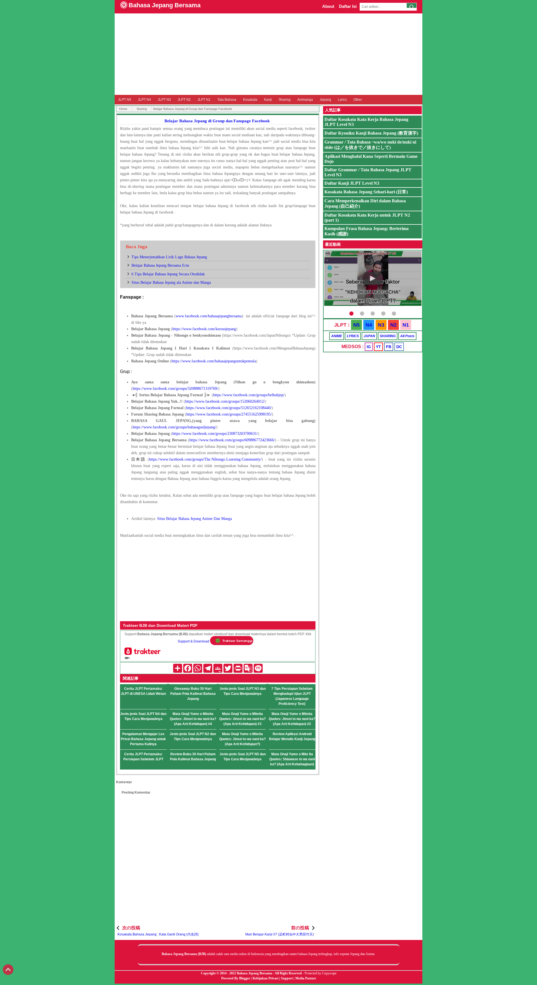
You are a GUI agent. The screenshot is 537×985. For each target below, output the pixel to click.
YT (378, 346)
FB (388, 346)
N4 (369, 325)
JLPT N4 (144, 100)
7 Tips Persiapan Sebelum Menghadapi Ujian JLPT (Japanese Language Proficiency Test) (292, 696)
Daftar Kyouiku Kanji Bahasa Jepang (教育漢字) (371, 133)
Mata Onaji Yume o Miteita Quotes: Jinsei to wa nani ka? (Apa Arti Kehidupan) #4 (193, 719)
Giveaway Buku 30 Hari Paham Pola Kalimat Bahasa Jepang (193, 694)
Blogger (244, 978)
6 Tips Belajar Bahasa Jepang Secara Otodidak (168, 274)
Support (287, 978)
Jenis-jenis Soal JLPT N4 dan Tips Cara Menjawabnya (143, 716)
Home (123, 109)
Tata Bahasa (226, 100)
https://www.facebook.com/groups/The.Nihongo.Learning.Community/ (205, 459)
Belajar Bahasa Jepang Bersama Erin (160, 265)
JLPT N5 (124, 100)
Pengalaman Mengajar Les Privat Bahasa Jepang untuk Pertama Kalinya (143, 739)
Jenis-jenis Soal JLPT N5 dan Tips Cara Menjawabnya (243, 756)
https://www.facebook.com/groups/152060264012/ (225, 401)
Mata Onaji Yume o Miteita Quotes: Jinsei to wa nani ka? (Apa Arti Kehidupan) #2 (292, 719)
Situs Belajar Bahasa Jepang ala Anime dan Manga (171, 282)
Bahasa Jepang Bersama (165, 5)
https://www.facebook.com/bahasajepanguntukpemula (213, 361)
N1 (405, 325)
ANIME (336, 336)
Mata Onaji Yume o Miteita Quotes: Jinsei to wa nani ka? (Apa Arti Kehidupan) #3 (242, 719)
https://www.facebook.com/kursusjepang (204, 329)
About (328, 6)
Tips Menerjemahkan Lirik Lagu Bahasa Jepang (169, 257)
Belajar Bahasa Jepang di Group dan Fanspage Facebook (217, 121)
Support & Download (193, 641)
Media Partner (305, 978)
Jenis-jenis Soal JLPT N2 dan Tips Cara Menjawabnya (193, 736)
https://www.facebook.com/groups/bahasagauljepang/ (174, 427)
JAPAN (369, 336)
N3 (381, 325)
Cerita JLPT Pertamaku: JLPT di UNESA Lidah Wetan (143, 691)
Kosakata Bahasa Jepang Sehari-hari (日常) (366, 191)
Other (358, 100)
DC (399, 346)
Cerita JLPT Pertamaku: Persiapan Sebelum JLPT (143, 756)
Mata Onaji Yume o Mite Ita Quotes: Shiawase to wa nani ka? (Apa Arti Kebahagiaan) (292, 759)
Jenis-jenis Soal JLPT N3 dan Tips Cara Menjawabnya (243, 691)
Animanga (305, 100)
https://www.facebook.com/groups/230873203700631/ (215, 433)
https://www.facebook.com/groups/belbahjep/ (248, 395)
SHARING (387, 336)
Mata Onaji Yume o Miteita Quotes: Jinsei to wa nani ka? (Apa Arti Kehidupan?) (242, 739)
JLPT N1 (204, 100)
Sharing (285, 100)
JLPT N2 (184, 100)
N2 (393, 325)
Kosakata (250, 100)
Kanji (268, 100)
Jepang (325, 100)
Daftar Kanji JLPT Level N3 (351, 183)
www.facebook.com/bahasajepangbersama (209, 316)
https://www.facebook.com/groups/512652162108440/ (229, 408)
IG (369, 346)
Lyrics (342, 100)
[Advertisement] (268, 54)
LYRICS (353, 336)
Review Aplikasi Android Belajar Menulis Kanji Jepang (292, 736)
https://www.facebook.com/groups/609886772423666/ (232, 440)
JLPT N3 (164, 100)
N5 (356, 325)
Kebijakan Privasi (265, 978)
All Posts (407, 336)
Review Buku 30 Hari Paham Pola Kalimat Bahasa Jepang (193, 756)
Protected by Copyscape (320, 973)
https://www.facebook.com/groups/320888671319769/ (175, 388)
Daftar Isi (348, 6)
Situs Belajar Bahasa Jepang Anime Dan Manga (194, 519)
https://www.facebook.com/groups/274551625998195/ (229, 414)
